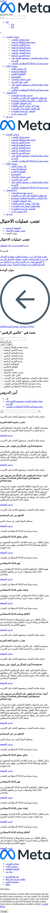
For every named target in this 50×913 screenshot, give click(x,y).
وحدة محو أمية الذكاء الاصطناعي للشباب (29, 63)
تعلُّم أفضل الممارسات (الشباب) (25, 206)
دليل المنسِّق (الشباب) (21, 103)
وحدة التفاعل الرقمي (20, 50)
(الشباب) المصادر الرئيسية (23, 111)
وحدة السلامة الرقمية (21, 47)
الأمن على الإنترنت (19, 82)
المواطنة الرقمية (18, 71)
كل (7, 398)
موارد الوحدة (6, 264)
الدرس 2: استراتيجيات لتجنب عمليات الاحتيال (27, 259)
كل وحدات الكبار (18, 69)
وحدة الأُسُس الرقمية (20, 45)
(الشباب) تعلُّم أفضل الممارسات (25, 108)
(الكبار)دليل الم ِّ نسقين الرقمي (25, 106)
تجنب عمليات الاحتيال (21, 79)
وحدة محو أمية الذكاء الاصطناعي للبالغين (29, 90)
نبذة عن (9, 116)
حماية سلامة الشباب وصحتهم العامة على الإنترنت (25, 378)
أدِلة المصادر (11, 92)
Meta (8, 884)
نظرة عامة (41, 256)
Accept (4, 911)
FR (12, 27)
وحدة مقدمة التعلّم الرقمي (23, 42)
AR (7, 22)
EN (12, 24)
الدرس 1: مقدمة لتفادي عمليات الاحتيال (18, 256)
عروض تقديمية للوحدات (22, 95)
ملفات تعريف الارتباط (15, 879)
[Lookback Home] (25, 129)
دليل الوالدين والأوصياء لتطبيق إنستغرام (29, 100)
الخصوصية (16, 76)
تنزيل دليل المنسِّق (8, 245)
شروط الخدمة (12, 876)
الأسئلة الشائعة (12, 869)
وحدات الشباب (12, 37)
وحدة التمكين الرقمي (20, 53)
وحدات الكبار (11, 66)
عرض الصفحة (6, 435)
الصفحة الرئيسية (13, 228)
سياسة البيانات (12, 882)
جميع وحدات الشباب (20, 39)
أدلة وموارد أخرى (19, 114)
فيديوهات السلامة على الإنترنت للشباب (29, 98)
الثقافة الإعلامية (18, 74)
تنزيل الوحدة (23, 245)
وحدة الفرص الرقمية (20, 55)
